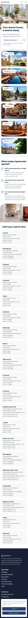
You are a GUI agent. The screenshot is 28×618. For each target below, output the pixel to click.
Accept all (14, 608)
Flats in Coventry (7, 395)
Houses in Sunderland (8, 493)
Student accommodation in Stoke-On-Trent (13, 444)
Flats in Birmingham (7, 252)
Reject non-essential (14, 613)
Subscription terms (6, 581)
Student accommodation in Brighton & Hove (13, 507)
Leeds (4, 44)
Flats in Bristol (6, 347)
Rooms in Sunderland (8, 495)
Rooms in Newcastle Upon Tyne (10, 479)
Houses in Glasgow (7, 272)
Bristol (5, 344)
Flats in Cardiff (6, 426)
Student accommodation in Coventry (12, 396)
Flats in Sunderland (7, 489)
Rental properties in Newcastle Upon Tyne (13, 472)
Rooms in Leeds (7, 305)
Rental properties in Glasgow (10, 266)
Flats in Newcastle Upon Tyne (10, 474)
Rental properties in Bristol (9, 345)
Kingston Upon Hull (9, 407)
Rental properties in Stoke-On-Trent (11, 440)
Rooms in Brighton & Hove (9, 511)
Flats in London (6, 236)
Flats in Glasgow (7, 268)
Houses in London (7, 240)
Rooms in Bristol (7, 353)
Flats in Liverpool (7, 284)
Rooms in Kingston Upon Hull (10, 416)
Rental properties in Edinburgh (10, 329)
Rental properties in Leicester (10, 377)
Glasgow (15, 43)
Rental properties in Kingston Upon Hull (12, 409)
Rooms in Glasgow (7, 273)
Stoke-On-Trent (8, 438)
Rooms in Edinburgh (8, 337)
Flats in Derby (6, 521)
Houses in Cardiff (7, 430)
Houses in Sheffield (7, 319)
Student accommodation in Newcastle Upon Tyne (14, 475)
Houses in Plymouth (8, 541)
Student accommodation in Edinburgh (12, 333)
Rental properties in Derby (9, 519)
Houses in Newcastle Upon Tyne (10, 477)
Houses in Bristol (7, 351)
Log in (3, 586)
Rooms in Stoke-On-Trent (9, 447)
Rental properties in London (9, 235)
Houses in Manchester (8, 367)
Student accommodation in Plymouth (12, 539)
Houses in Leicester (7, 382)
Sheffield (8, 44)
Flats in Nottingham (7, 458)
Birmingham (10, 43)
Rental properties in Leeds (9, 298)
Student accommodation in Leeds (11, 301)
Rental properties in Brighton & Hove (11, 503)
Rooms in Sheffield (7, 321)
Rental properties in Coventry (10, 393)
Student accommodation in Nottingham (12, 460)
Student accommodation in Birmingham (12, 254)
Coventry (6, 391)
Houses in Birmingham (8, 256)
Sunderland (7, 486)
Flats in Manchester (7, 363)
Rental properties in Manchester (10, 361)
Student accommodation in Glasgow (12, 270)
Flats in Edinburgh (7, 331)
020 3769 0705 (5, 596)
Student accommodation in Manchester (12, 365)
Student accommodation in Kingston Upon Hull (14, 412)
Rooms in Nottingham (8, 463)
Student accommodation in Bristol (11, 349)
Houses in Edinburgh (8, 335)
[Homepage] (6, 555)
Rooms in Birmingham (8, 258)
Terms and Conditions (7, 584)
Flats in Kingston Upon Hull (9, 410)
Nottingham (7, 454)
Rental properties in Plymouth (10, 535)
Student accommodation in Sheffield (11, 317)
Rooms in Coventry (7, 400)
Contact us (4, 579)
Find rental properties (7, 574)
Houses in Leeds (7, 303)
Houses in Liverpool (7, 287)
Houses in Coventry (7, 398)
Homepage (4, 572)
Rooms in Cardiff (7, 432)
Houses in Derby (7, 525)
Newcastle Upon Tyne (10, 470)
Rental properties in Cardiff (9, 424)
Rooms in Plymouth (7, 542)
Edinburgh (6, 328)
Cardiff (5, 423)
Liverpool (20, 43)
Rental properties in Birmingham (10, 250)
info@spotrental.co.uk (7, 594)
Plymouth (6, 533)
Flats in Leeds (6, 300)
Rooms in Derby (7, 527)
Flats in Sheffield (7, 315)
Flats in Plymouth (7, 537)
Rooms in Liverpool (7, 289)
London (5, 43)
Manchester (7, 359)
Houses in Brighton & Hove (9, 509)
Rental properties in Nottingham (10, 456)
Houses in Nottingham (8, 461)
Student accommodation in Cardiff (11, 428)
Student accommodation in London (11, 238)
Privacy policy (5, 577)
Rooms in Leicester (7, 384)
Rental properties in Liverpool (10, 282)
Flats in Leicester (7, 379)
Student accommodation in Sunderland (12, 491)
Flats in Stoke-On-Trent (8, 442)
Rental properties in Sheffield (10, 314)
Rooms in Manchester (8, 368)
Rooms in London (7, 242)
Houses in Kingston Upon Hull (10, 414)
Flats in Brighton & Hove (9, 505)
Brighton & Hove (8, 502)
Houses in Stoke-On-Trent (9, 446)
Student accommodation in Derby (11, 523)
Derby (5, 518)
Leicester (6, 375)
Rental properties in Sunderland (10, 488)
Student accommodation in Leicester (12, 381)
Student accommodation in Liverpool (12, 286)
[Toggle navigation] (26, 2)
